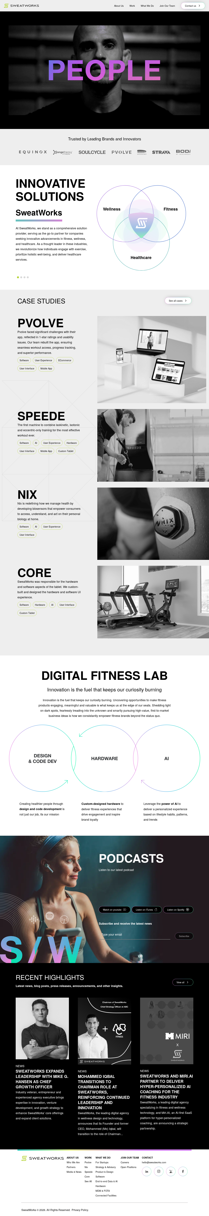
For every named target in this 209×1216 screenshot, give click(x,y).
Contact (147, 1157)
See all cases (176, 300)
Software (100, 1176)
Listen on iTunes (144, 909)
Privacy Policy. (80, 1210)
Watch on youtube (112, 909)
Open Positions (128, 1167)
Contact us (190, 5)
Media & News (74, 1171)
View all (180, 982)
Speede (89, 1171)
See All (88, 1181)
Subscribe (184, 936)
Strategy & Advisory (106, 1167)
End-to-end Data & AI (107, 1181)
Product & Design (104, 1171)
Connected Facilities (106, 1195)
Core (87, 1176)
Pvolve (88, 1162)
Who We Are (73, 1162)
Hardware (101, 1186)
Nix (86, 1167)
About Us (119, 5)
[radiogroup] (53, 277)
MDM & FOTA (103, 1190)
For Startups (102, 1162)
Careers (125, 1162)
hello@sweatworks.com (154, 1162)
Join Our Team (167, 5)
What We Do (147, 5)
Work (132, 5)
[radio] (18, 277)
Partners (71, 1167)
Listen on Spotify (175, 909)
